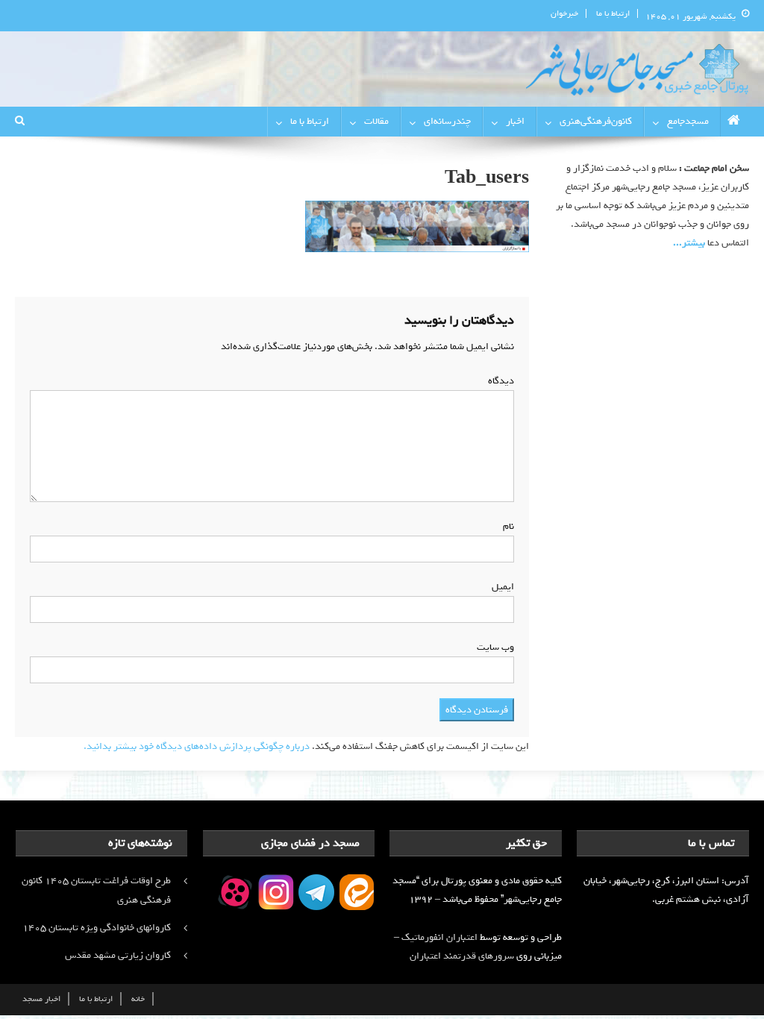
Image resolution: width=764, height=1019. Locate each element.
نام (505, 526)
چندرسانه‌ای (447, 121)
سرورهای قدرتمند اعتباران (462, 956)
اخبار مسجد (41, 999)
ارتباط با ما (613, 13)
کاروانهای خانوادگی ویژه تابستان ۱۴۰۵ (96, 927)
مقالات (376, 121)
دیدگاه (498, 381)
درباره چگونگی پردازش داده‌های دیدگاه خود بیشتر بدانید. (197, 746)
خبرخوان (564, 13)
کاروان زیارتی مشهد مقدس (118, 955)
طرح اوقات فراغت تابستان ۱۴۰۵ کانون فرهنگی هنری (96, 890)
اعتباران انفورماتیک (439, 937)
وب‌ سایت (495, 647)
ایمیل (500, 587)
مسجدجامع (688, 121)
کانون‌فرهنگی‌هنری (596, 121)
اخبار (515, 121)
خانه (138, 999)
